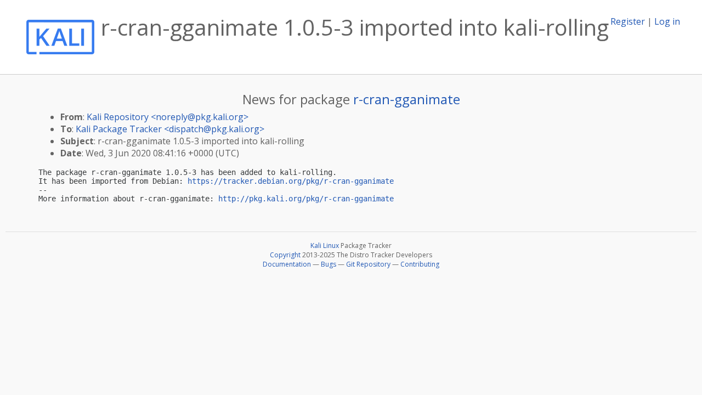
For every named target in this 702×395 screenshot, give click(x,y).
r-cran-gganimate (406, 99)
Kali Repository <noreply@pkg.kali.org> (167, 117)
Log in (667, 21)
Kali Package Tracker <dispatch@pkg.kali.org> (170, 129)
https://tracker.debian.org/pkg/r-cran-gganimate (291, 181)
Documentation (287, 264)
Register (627, 21)
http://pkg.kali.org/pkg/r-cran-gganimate (306, 198)
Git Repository (368, 264)
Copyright (285, 254)
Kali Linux (324, 245)
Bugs (328, 264)
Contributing (419, 264)
